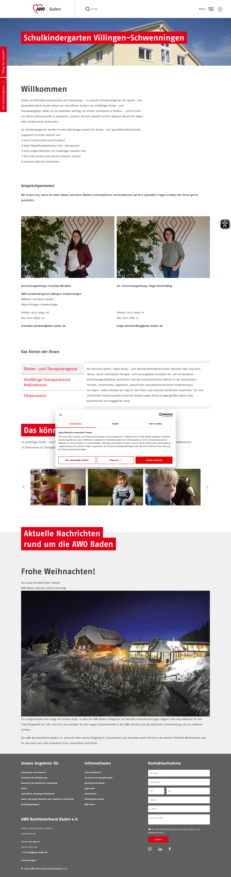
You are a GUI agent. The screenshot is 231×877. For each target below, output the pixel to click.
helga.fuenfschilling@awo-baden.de (140, 325)
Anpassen (114, 460)
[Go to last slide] (23, 487)
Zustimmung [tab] (75, 424)
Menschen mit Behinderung (34, 778)
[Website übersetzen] (220, 9)
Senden (158, 839)
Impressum (90, 788)
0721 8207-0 (34, 841)
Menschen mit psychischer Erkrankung (39, 783)
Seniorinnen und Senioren (33, 772)
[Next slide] (207, 487)
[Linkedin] (160, 848)
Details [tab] (115, 424)
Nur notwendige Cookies (77, 460)
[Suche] (88, 9)
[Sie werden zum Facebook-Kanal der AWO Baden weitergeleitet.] (170, 848)
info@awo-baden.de (37, 852)
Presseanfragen (28, 860)
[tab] (52, 369)
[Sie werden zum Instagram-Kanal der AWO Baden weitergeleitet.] (149, 848)
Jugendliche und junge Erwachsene (37, 794)
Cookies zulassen (154, 460)
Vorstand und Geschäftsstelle (99, 778)
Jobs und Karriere (93, 772)
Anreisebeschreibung (94, 783)
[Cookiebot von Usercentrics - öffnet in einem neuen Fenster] (161, 415)
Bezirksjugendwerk (30, 804)
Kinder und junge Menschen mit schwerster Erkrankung (47, 799)
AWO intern (90, 804)
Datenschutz (91, 794)
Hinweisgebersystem (94, 799)
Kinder (24, 788)
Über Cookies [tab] (155, 424)
